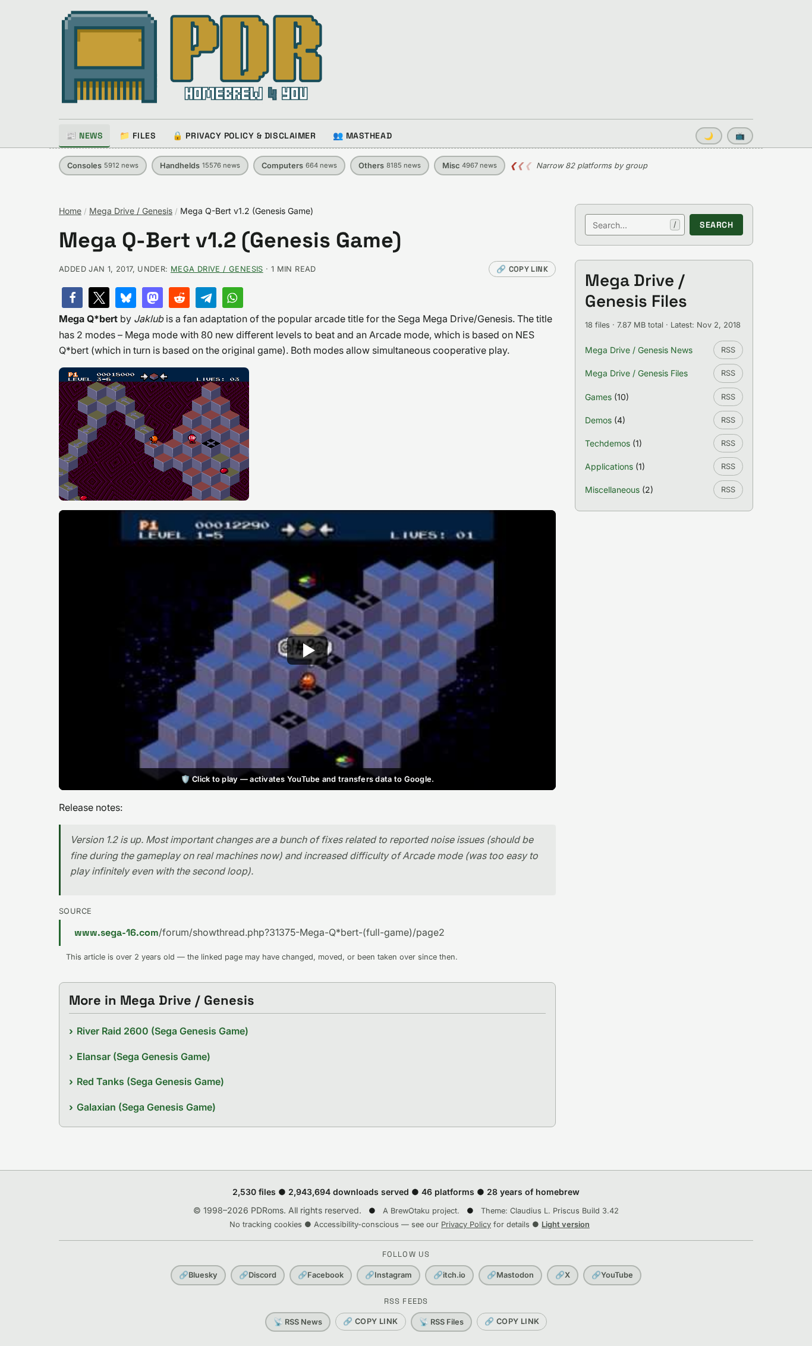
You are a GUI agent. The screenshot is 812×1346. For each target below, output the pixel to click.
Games (598, 397)
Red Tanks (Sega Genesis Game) (150, 1081)
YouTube (612, 1274)
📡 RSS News (297, 1321)
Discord (257, 1274)
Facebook (321, 1274)
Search (716, 224)
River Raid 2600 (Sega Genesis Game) (162, 1031)
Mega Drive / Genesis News (639, 350)
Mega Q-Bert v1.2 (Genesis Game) (230, 240)
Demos (598, 420)
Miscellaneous (612, 490)
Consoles (103, 165)
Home (70, 211)
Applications (609, 466)
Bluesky (198, 1274)
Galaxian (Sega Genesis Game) (146, 1107)
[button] (72, 297)
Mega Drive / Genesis (130, 211)
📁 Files (137, 135)
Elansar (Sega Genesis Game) (143, 1056)
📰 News (84, 135)
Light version (566, 1224)
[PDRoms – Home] (192, 57)
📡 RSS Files (441, 1321)
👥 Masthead (362, 135)
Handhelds (200, 165)
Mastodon (510, 1274)
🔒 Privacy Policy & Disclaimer (244, 135)
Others (389, 165)
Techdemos (607, 443)
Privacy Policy (466, 1224)
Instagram (388, 1274)
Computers (299, 165)
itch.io (449, 1274)
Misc (469, 165)
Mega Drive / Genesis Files (636, 373)
